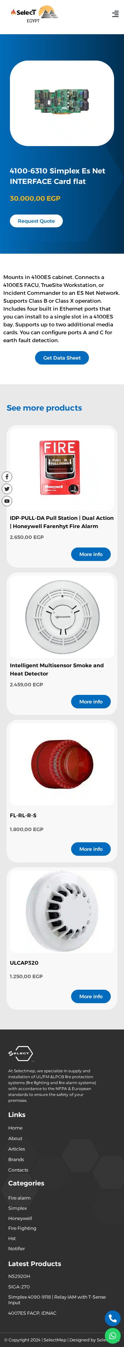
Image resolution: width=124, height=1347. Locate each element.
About (15, 1138)
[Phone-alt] (113, 1318)
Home (15, 1128)
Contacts (18, 1170)
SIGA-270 (19, 1287)
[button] (115, 13)
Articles (16, 1149)
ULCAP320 (24, 963)
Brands (16, 1159)
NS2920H (19, 1276)
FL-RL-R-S (23, 815)
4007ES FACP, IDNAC (32, 1313)
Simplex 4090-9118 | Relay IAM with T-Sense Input (57, 1300)
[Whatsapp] (113, 1336)
